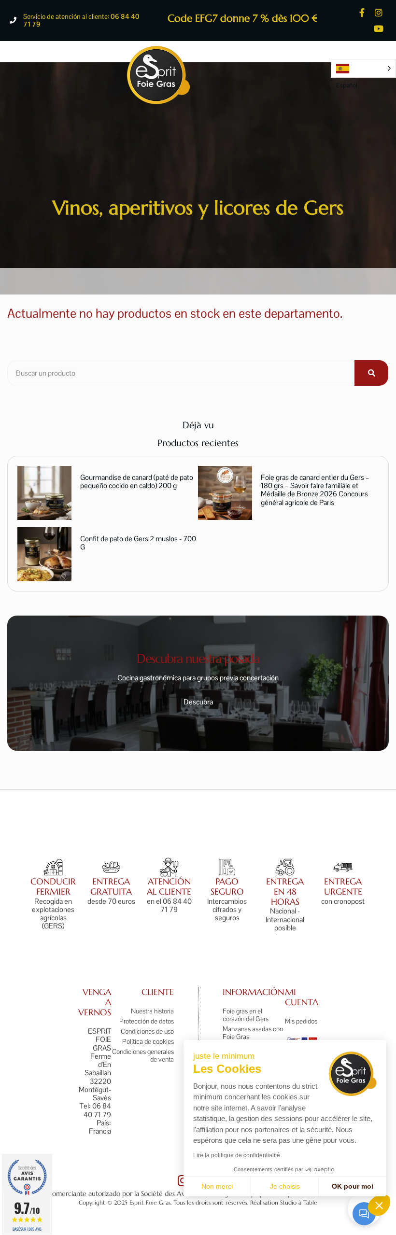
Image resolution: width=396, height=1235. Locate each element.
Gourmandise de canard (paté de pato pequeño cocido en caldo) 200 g (136, 481)
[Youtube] (378, 28)
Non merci (217, 1186)
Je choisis (285, 1186)
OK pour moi (352, 1186)
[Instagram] (378, 12)
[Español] (363, 68)
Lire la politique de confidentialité (236, 1155)
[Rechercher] (371, 373)
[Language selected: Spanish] (363, 68)
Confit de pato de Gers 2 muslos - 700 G (138, 542)
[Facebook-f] (361, 12)
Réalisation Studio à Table (283, 1202)
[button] (379, 1205)
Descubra (198, 701)
